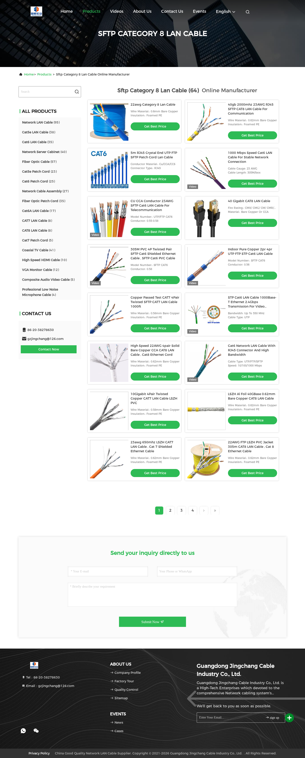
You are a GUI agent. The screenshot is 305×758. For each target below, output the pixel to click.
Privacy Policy (39, 753)
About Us (142, 11)
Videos (116, 11)
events (199, 11)
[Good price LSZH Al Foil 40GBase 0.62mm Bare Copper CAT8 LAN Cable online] (206, 411)
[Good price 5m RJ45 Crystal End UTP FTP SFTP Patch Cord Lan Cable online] (109, 170)
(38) (38, 132)
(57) (39, 162)
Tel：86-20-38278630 (42, 677)
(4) (40, 292)
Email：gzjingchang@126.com (49, 686)
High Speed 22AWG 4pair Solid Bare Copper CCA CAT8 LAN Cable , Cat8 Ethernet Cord (155, 350)
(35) (37, 142)
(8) (37, 221)
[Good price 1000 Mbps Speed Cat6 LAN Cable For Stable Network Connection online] (206, 170)
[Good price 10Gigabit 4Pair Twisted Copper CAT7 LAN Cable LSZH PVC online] (109, 411)
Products (91, 11)
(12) (40, 270)
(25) (38, 181)
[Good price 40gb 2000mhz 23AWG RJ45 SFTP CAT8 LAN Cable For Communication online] (206, 121)
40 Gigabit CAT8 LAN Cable (249, 201)
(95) (41, 122)
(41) (38, 250)
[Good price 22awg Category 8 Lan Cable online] (109, 121)
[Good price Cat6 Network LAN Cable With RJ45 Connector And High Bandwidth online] (206, 362)
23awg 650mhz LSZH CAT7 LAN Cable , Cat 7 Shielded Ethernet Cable (152, 446)
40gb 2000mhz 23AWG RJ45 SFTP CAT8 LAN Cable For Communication (251, 109)
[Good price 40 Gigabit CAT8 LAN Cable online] (206, 218)
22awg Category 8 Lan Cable (153, 105)
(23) (39, 172)
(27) (45, 191)
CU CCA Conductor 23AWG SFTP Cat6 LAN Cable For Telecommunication (152, 205)
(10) (44, 260)
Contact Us (172, 11)
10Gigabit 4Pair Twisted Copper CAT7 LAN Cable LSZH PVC (154, 398)
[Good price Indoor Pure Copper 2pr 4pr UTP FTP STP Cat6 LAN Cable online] (206, 266)
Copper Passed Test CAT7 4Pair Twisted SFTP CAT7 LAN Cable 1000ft (155, 301)
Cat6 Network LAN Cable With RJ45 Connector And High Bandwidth (251, 350)
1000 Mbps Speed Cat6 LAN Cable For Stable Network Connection (250, 157)
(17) (39, 211)
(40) (44, 152)
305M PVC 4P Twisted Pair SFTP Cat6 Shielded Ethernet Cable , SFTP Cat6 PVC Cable (153, 253)
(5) (37, 240)
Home (67, 11)
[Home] (36, 11)
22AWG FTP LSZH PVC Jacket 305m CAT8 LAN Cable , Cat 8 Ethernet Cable (251, 446)
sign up (274, 717)
